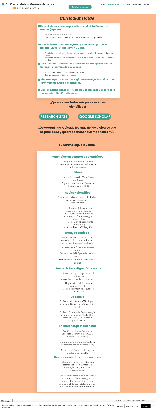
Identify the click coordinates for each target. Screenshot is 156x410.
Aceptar (146, 406)
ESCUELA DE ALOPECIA (28, 8)
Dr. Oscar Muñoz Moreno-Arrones (29, 4)
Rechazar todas (132, 406)
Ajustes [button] (120, 406)
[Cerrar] (153, 406)
